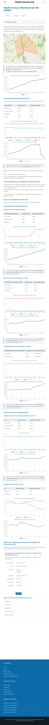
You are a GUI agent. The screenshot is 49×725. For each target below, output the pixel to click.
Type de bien (11, 569)
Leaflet (35, 63)
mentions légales (30, 720)
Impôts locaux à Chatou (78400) (10, 709)
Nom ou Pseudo (10, 562)
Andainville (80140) (7, 692)
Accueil (5, 667)
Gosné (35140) (8, 601)
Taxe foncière (11, 582)
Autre (18, 572)
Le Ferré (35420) (8, 604)
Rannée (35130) (8, 608)
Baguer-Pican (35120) (9, 611)
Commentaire (10, 585)
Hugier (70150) (6, 689)
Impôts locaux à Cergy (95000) (10, 707)
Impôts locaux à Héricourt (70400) (10, 703)
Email (12, 566)
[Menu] (5, 2)
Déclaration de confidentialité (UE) (10, 676)
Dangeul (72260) (7, 685)
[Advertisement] (13, 638)
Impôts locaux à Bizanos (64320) (10, 712)
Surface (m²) (11, 575)
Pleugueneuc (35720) (9, 614)
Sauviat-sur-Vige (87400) (8, 694)
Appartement (19, 571)
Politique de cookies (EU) (8, 674)
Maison (18, 569)
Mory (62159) (6, 687)
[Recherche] (44, 2)
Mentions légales (7, 671)
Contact (5, 669)
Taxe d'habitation (10, 579)
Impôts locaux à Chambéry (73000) (10, 705)
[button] (5, 35)
